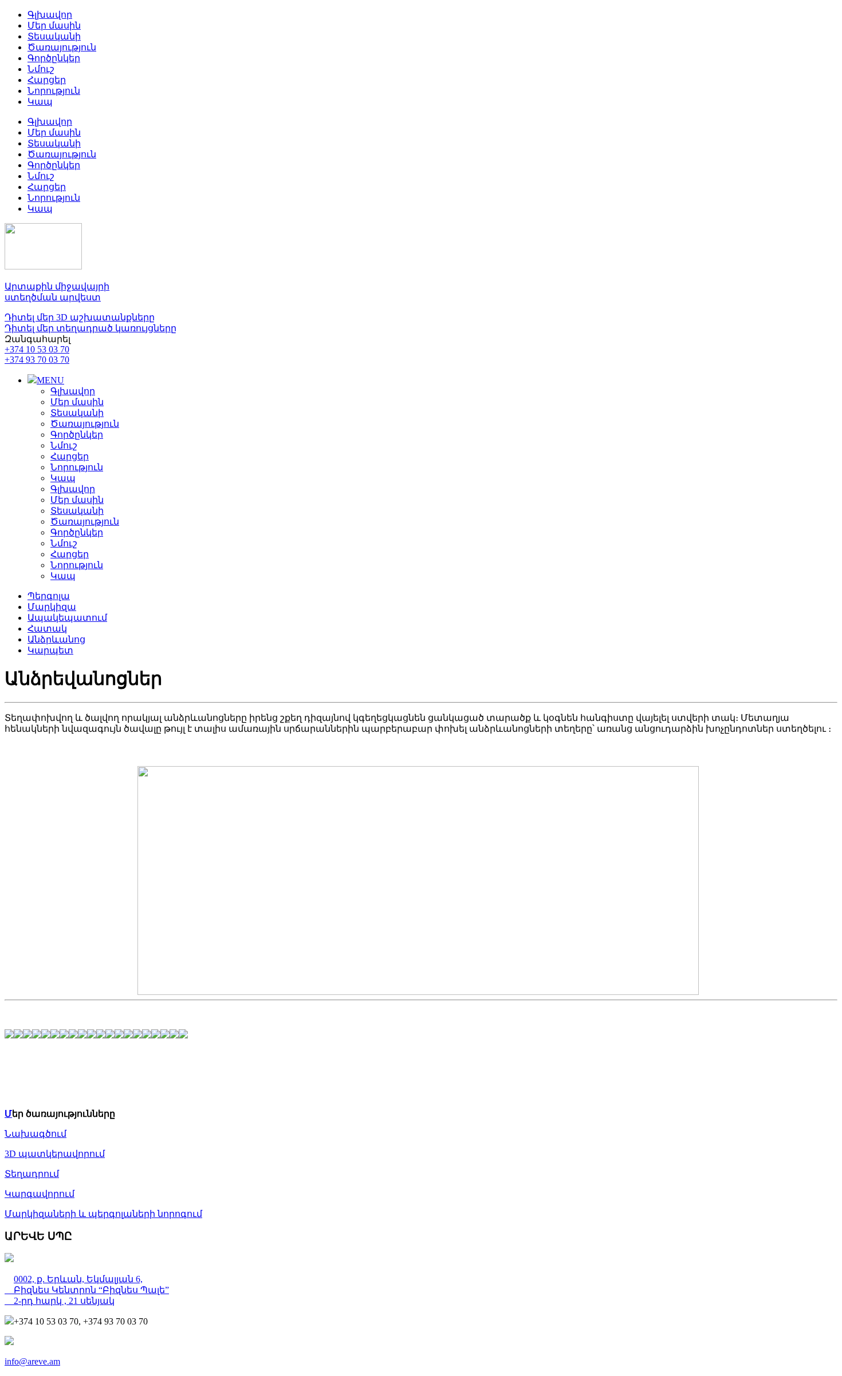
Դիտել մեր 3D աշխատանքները (80, 317)
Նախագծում (35, 1134)
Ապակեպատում (67, 617)
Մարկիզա (51, 607)
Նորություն (53, 91)
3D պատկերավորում (55, 1154)
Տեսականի (54, 36)
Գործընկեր (53, 58)
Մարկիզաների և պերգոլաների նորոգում (103, 1214)
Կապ (40, 101)
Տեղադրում (32, 1174)
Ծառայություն (61, 47)
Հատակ (47, 628)
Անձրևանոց (56, 639)
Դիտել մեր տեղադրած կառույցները (90, 328)
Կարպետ (50, 650)
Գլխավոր (49, 14)
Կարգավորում (39, 1194)
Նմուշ (40, 69)
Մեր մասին (54, 25)
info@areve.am (32, 1361)
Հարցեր (46, 80)
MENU (50, 380)
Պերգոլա (48, 596)
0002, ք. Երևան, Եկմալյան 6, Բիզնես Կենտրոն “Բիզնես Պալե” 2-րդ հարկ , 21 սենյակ (87, 1290)
